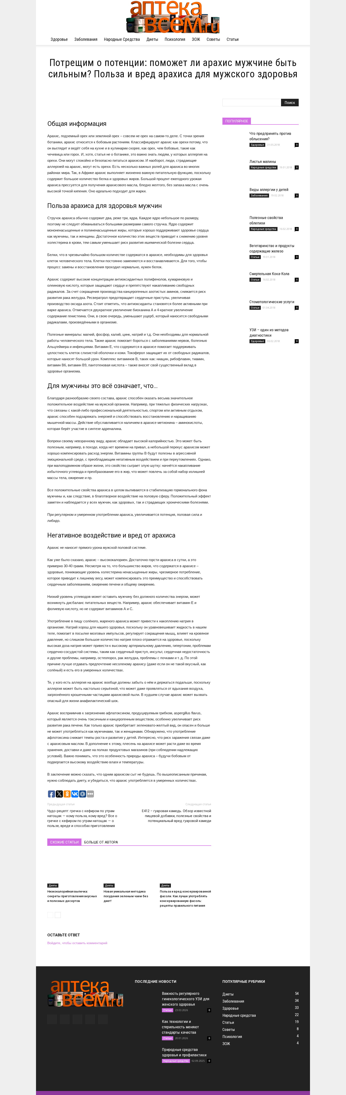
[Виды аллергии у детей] (234, 199)
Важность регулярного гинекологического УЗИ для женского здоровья (185, 999)
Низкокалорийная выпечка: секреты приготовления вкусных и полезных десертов (72, 896)
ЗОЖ (196, 39)
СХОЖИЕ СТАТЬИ (64, 842)
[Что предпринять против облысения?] (234, 142)
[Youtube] (103, 1019)
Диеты (152, 39)
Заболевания (85, 39)
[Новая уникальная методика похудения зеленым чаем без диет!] (129, 870)
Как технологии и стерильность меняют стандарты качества (180, 1027)
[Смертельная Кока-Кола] (234, 283)
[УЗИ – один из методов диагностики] (234, 339)
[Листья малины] (234, 170)
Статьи (233, 39)
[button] (293, 39)
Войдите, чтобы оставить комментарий (77, 943)
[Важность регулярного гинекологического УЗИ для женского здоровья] (146, 1002)
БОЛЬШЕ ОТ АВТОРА (101, 842)
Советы (213, 39)
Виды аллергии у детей (268, 189)
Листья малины (262, 161)
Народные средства (122, 39)
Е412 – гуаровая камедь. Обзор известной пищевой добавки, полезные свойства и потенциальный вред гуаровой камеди (176, 816)
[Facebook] (52, 1019)
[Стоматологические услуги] (234, 311)
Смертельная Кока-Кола (269, 273)
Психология (175, 39)
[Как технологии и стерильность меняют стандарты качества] (146, 1030)
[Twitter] (77, 1019)
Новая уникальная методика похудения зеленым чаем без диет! (126, 896)
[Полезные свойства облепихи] (234, 227)
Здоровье (59, 39)
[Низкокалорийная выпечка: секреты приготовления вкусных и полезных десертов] (73, 870)
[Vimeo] (90, 1019)
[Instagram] (64, 1019)
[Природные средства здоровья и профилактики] (146, 1058)
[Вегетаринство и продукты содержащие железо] (234, 255)
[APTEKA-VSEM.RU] (173, 17)
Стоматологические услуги (271, 301)
